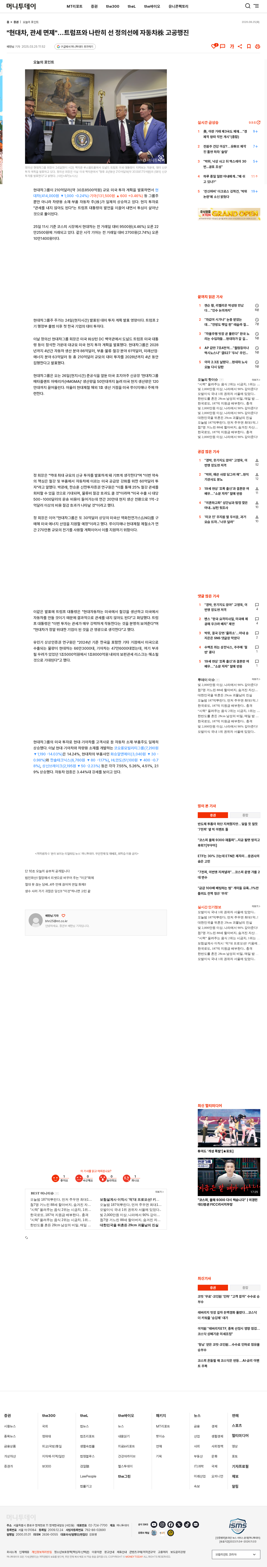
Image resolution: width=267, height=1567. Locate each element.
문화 (214, 1456)
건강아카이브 (127, 1456)
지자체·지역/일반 (53, 1456)
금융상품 (10, 1446)
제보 (235, 1476)
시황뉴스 (10, 1426)
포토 (235, 1456)
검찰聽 (84, 1466)
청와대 (46, 1436)
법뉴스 (84, 1426)
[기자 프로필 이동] (36, 920)
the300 (112, 6)
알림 (235, 1486)
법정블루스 (87, 1456)
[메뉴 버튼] (256, 6)
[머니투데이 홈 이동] (21, 1518)
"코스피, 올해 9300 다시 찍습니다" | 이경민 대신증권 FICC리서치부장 (228, 1202)
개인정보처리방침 (42, 1552)
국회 (45, 1426)
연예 (235, 1415)
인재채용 (24, 1552)
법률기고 (86, 1486)
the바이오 (152, 6)
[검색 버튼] (248, 6)
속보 (197, 1486)
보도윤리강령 (177, 1552)
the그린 (124, 1476)
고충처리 (163, 1552)
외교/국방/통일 (52, 1446)
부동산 (198, 1456)
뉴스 (121, 1426)
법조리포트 (87, 1436)
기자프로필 (240, 1466)
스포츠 (237, 1425)
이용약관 (97, 1552)
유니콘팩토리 (179, 6)
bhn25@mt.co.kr (56, 921)
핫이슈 (160, 1436)
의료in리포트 (126, 1446)
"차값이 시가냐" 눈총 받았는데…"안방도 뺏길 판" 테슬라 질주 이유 (226, 325)
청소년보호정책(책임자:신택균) (71, 1552)
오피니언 (217, 1476)
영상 (235, 1446)
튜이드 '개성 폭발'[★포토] (216, 1151)
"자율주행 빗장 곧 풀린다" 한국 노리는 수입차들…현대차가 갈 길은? (226, 339)
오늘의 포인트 (31, 22)
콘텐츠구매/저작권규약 (142, 1552)
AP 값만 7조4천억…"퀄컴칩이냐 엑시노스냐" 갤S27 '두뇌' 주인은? (226, 353)
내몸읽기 (124, 1436)
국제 (214, 1466)
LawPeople (88, 1476)
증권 (94, 6)
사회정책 (217, 1446)
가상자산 (10, 1456)
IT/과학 (199, 1466)
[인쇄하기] (257, 46)
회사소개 (12, 1552)
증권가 (8, 1466)
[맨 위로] (258, 1550)
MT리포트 (75, 6)
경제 (214, 1426)
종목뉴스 (10, 1436)
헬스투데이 (125, 1466)
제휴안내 (122, 1552)
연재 (159, 1446)
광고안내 (109, 1552)
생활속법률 (87, 1446)
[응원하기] (63, 915)
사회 (197, 1446)
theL (132, 6)
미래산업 (200, 1476)
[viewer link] (161, 158)
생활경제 (217, 1436)
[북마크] (249, 46)
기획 (159, 1456)
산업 (197, 1436)
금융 (197, 1426)
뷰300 (46, 1466)
